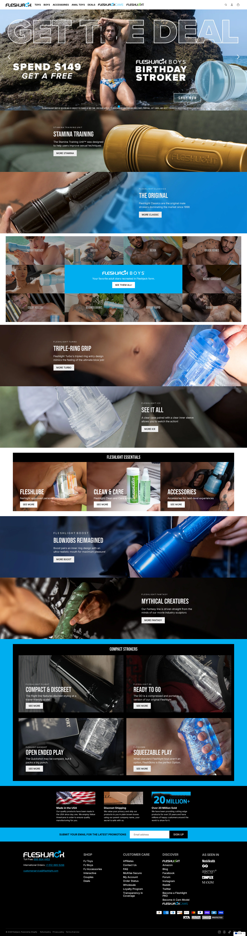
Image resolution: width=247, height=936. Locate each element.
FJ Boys (88, 865)
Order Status (131, 880)
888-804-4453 (42, 859)
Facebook (169, 873)
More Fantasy (153, 620)
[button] (238, 57)
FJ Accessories (92, 869)
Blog (165, 869)
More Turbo (63, 367)
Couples (88, 877)
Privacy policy (58, 932)
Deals (86, 880)
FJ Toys (88, 861)
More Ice (149, 429)
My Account (130, 877)
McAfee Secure (132, 873)
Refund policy (45, 932)
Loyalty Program (133, 888)
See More (28, 504)
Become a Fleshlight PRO (175, 894)
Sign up (178, 834)
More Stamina (65, 153)
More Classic (150, 214)
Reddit (166, 884)
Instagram (169, 881)
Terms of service (72, 932)
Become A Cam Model (176, 899)
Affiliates (128, 861)
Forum (166, 877)
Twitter (167, 888)
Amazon (168, 865)
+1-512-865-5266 (55, 865)
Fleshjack (16, 932)
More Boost (63, 559)
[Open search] (226, 5)
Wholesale (129, 884)
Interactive (89, 873)
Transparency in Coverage (133, 894)
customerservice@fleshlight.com (40, 870)
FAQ (125, 869)
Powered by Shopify (29, 932)
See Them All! (123, 285)
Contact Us (130, 865)
